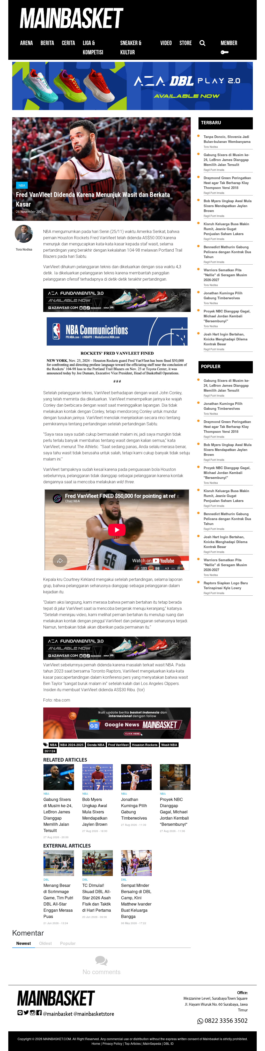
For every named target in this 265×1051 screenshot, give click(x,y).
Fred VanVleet (118, 744)
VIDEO (166, 43)
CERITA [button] (68, 43)
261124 (50, 751)
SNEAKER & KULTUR (130, 47)
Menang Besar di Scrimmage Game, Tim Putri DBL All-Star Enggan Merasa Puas (58, 900)
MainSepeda (152, 1043)
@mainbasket (57, 1014)
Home (96, 1043)
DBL (46, 879)
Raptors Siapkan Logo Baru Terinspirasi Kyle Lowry (226, 585)
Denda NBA (96, 744)
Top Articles (132, 1043)
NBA (22, 185)
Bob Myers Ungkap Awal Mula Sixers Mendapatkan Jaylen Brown (94, 811)
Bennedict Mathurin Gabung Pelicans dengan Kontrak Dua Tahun (227, 251)
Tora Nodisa (211, 147)
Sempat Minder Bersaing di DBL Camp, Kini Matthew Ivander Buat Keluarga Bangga (136, 900)
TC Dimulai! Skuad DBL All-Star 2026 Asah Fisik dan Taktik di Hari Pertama (96, 897)
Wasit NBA (169, 744)
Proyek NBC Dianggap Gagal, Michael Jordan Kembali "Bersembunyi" (174, 811)
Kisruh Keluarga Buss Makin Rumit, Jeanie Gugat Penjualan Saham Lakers (226, 228)
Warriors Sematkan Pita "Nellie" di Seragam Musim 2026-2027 (225, 274)
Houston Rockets (145, 744)
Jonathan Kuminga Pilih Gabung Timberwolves (134, 808)
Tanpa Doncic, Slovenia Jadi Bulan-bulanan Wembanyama (227, 139)
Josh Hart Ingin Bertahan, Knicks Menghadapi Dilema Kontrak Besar (225, 339)
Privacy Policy (112, 1043)
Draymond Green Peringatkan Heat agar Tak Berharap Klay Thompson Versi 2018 (227, 182)
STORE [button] (186, 43)
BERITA (47, 43)
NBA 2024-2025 (72, 744)
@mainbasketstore (93, 1014)
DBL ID (169, 1043)
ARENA (26, 43)
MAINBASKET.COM (57, 1039)
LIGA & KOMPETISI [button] (93, 47)
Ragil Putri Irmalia (214, 170)
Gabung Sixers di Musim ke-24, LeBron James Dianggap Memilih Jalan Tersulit (57, 814)
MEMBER (229, 43)
